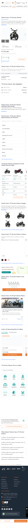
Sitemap (16, 485)
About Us (16, 479)
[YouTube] (11, 509)
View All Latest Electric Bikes (8, 359)
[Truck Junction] (8, 469)
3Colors (3, 41)
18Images (7, 41)
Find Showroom (4, 488)
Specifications (20, 6)
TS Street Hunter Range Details (14, 426)
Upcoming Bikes (13, 332)
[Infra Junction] (18, 469)
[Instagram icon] (7, 509)
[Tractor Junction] (3, 469)
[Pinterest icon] (4, 509)
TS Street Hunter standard (5, 77)
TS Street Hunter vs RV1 (18, 197)
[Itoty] (13, 469)
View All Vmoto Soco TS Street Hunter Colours (12, 263)
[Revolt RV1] (18, 171)
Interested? (22, 59)
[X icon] (9, 509)
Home (2, 464)
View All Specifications (6, 159)
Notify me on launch (20, 521)
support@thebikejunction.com (10, 497)
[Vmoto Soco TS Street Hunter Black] (12, 246)
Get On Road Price (12, 354)
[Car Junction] (24, 469)
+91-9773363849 (7, 499)
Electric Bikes (7, 464)
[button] (25, 34)
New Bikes (3, 479)
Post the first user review (14, 289)
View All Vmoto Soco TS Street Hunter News (11, 324)
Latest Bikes (4, 332)
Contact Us (16, 483)
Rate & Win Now (6, 272)
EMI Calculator (5, 61)
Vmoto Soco (12, 464)
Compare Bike (4, 485)
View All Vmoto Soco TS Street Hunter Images (12, 229)
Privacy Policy (17, 481)
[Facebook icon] (2, 509)
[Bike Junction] (2, 2)
